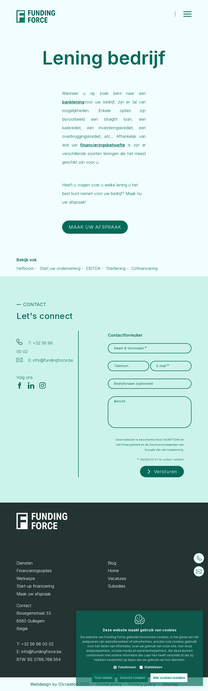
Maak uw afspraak (33, 593)
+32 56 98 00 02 (37, 643)
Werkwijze (25, 578)
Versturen (165, 471)
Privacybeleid (131, 444)
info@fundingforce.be (53, 360)
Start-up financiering (35, 586)
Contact (23, 605)
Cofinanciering (144, 268)
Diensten (24, 563)
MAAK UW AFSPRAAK (95, 227)
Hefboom (25, 268)
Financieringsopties (34, 570)
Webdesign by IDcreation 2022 (59, 684)
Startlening (116, 268)
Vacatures (117, 578)
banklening (73, 101)
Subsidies (116, 586)
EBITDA (93, 268)
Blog (112, 563)
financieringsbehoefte (102, 144)
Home (113, 570)
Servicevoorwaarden (163, 444)
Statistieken (153, 667)
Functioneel (127, 667)
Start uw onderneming (60, 268)
